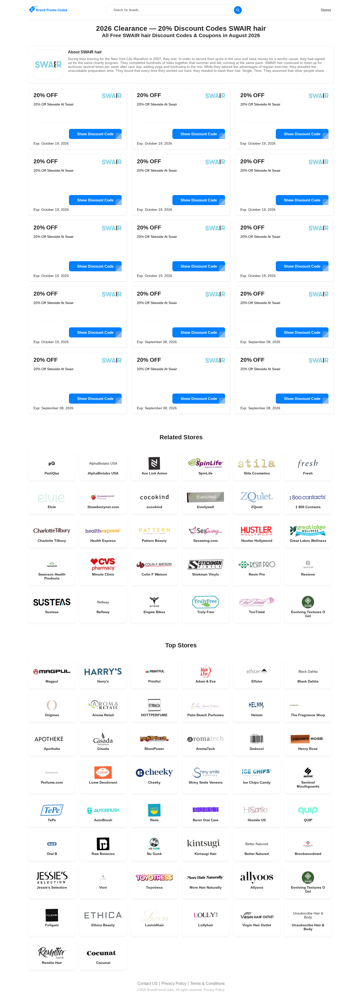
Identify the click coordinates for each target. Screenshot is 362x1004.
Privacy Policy (174, 983)
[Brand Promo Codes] (48, 9)
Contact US (147, 983)
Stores (326, 10)
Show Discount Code (95, 134)
